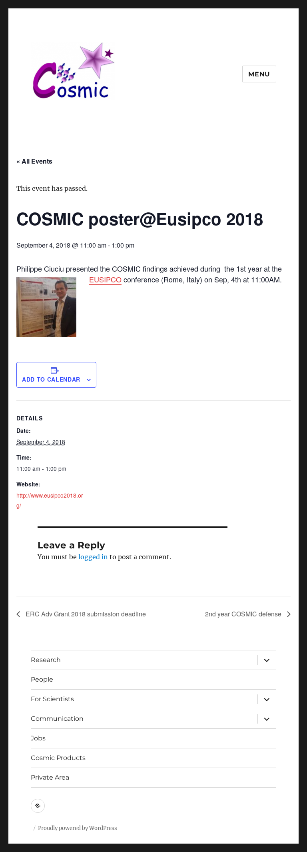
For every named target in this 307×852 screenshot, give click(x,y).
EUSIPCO (105, 279)
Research (46, 660)
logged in (93, 557)
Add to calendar (51, 379)
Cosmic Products (58, 758)
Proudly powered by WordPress (77, 828)
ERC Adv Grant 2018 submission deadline (85, 613)
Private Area (50, 777)
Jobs (38, 738)
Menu (259, 74)
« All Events (34, 161)
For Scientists (52, 699)
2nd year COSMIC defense (244, 613)
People (42, 679)
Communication (57, 718)
